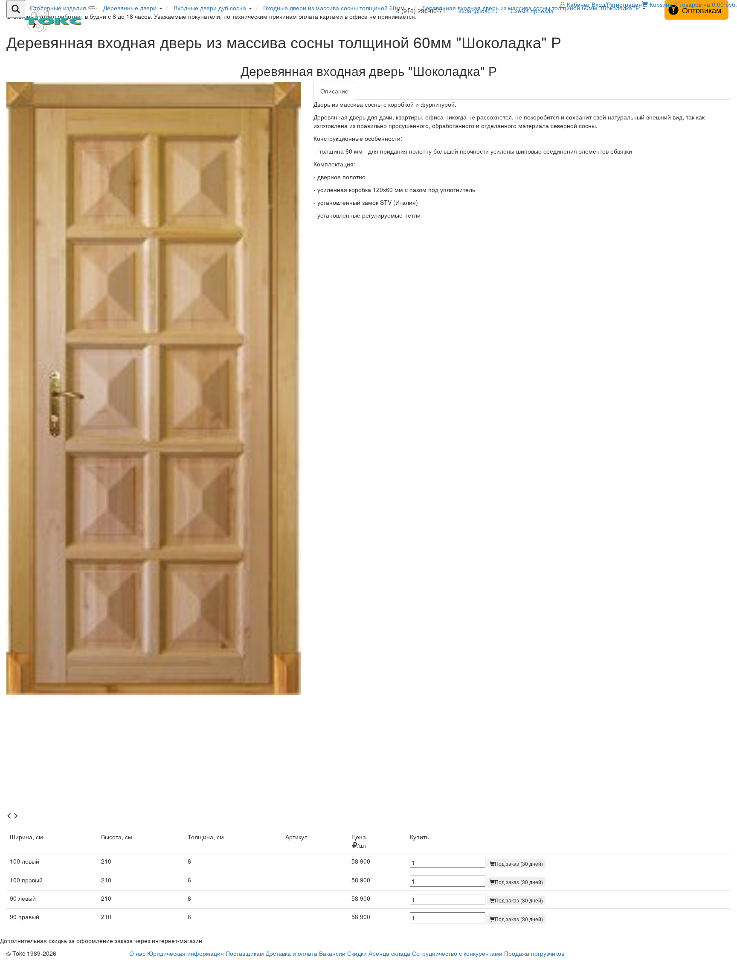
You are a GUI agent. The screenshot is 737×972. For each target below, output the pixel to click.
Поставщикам (245, 953)
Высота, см (116, 836)
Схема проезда (532, 10)
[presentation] (9, 816)
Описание (334, 91)
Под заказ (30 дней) (519, 863)
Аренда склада (389, 953)
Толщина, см (206, 836)
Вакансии (332, 953)
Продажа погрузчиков (534, 953)
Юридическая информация (185, 953)
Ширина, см (26, 836)
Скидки (357, 953)
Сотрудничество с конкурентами (457, 953)
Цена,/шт (359, 841)
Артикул (296, 836)
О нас (137, 953)
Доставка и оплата (291, 953)
